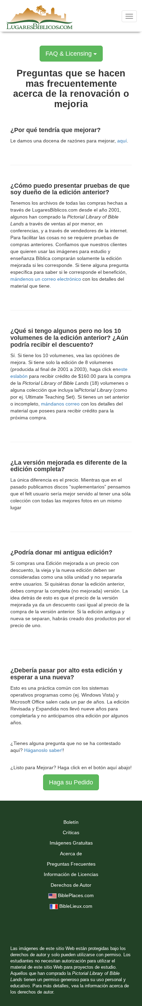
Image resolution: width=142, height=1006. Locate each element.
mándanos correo (60, 404)
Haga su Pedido (71, 782)
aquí (122, 140)
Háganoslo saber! (43, 750)
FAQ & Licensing (69, 53)
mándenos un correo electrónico (45, 279)
